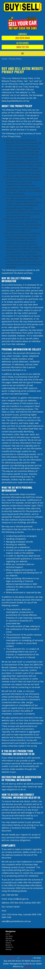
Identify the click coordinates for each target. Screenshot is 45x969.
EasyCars (28, 966)
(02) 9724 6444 (22, 38)
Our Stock (9, 936)
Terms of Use (26, 958)
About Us (9, 945)
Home (4, 58)
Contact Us (9, 947)
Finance (8, 943)
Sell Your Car (10, 940)
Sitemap (8, 949)
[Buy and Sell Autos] (22, 7)
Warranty (9, 938)
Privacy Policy (15, 58)
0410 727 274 (22, 47)
